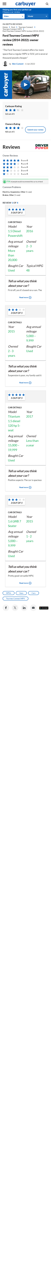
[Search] (47, 4)
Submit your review (35, 130)
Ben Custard (17, 64)
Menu (4, 4)
